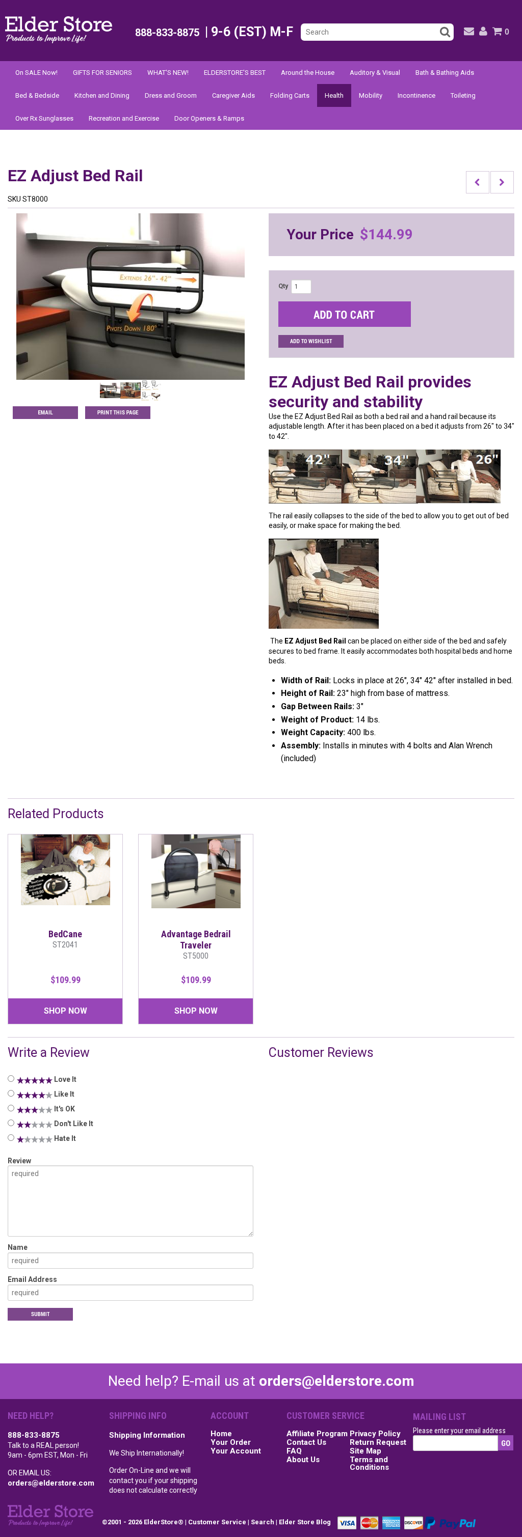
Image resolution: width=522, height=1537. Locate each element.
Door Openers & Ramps (209, 118)
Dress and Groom (171, 95)
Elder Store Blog (305, 1522)
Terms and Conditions (369, 1464)
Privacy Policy (375, 1434)
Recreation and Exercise (124, 118)
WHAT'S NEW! (168, 72)
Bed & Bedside (37, 95)
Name (18, 1247)
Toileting (463, 95)
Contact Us (306, 1443)
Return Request (378, 1443)
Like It (63, 1094)
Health (334, 95)
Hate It (64, 1138)
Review (19, 1160)
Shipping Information (147, 1435)
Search (262, 1522)
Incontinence (416, 95)
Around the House (307, 72)
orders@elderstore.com (336, 1381)
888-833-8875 (34, 1435)
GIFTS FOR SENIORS (102, 72)
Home (221, 1434)
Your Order (231, 1443)
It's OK (64, 1109)
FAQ (294, 1451)
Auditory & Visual (375, 72)
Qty (283, 286)
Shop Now (65, 1011)
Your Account (236, 1451)
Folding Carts (289, 95)
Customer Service (217, 1522)
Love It (64, 1079)
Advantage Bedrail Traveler (196, 944)
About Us (303, 1460)
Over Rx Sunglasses (44, 118)
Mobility (370, 95)
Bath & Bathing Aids (444, 72)
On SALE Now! (36, 72)
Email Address (32, 1279)
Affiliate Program (317, 1434)
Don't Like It (73, 1124)
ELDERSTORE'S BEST (235, 72)
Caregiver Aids (233, 95)
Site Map (365, 1451)
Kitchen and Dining (101, 95)
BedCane (65, 939)
